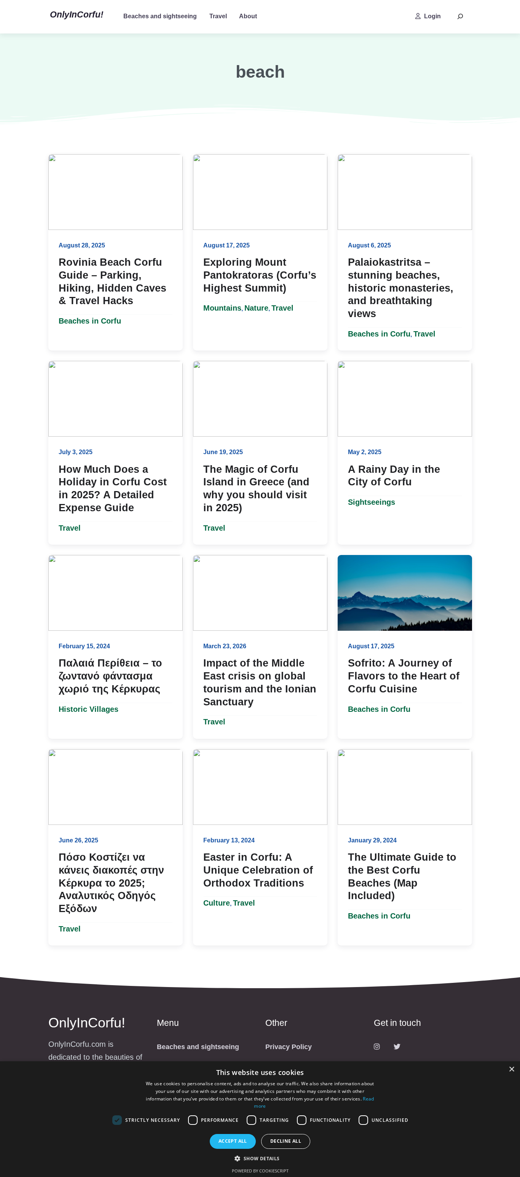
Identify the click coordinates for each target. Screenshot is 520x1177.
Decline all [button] (285, 1141)
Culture (216, 903)
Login (432, 16)
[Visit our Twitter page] (397, 1047)
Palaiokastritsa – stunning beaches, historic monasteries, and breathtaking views (400, 288)
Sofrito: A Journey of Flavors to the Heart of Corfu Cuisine (403, 676)
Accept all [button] (233, 1141)
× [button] (511, 1069)
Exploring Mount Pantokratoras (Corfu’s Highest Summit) (259, 275)
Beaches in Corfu (90, 321)
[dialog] (260, 1119)
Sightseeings (371, 502)
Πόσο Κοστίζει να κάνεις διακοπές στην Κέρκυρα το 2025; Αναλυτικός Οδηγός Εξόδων (111, 883)
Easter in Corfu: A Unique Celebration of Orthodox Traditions (258, 870)
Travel (218, 16)
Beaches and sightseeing (160, 16)
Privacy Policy (288, 1047)
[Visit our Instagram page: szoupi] (377, 1047)
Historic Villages (88, 709)
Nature (256, 308)
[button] (259, 1159)
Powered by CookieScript (260, 1171)
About (248, 16)
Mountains (222, 308)
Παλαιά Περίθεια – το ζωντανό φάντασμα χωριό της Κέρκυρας (110, 676)
